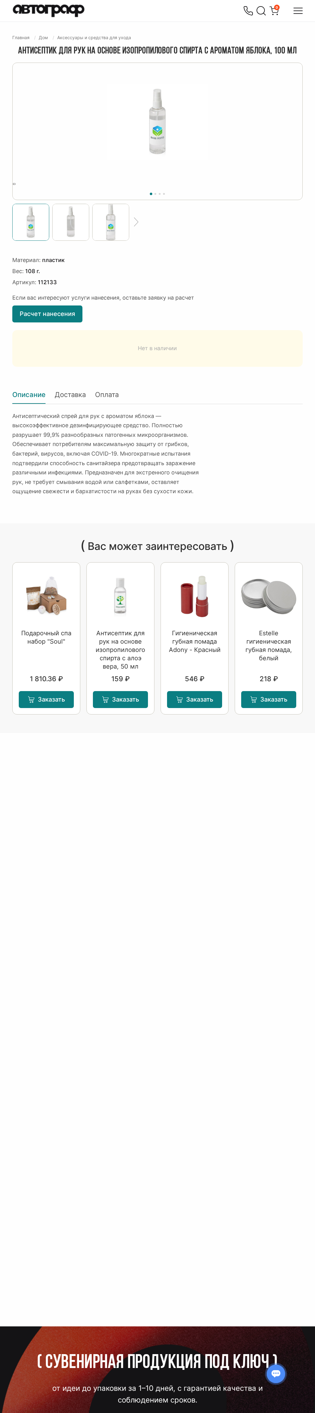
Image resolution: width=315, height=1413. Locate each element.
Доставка (70, 395)
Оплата (107, 395)
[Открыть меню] (298, 11)
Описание (29, 395)
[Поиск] (261, 10)
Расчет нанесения (47, 313)
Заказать (51, 699)
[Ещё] (136, 222)
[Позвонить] (248, 10)
